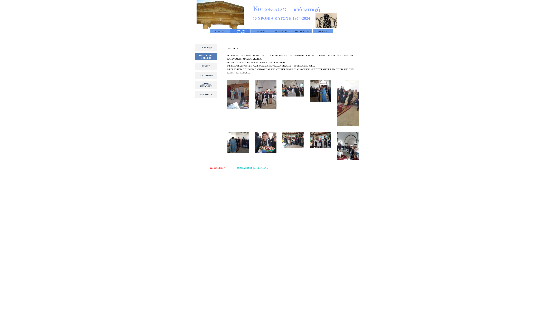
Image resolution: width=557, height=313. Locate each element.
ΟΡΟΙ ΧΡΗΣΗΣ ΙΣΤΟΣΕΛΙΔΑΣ (252, 168)
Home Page (220, 31)
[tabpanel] (293, 60)
